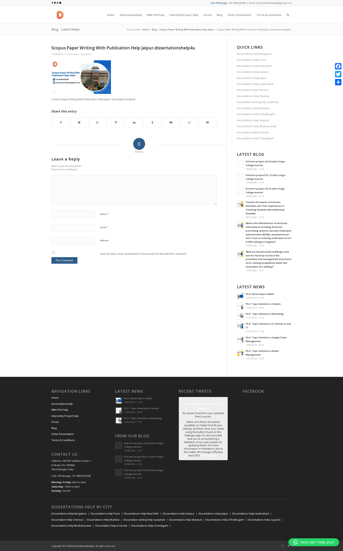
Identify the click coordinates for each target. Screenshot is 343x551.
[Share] (338, 82)
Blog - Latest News (65, 29)
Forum (55, 422)
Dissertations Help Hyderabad (255, 84)
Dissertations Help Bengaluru (254, 54)
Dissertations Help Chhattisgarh (256, 114)
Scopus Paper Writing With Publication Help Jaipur (187, 29)
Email (104, 227)
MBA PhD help (59, 410)
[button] (313, 542)
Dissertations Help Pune (251, 60)
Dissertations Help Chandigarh (255, 138)
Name (104, 214)
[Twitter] (289, 546)
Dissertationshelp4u (83, 545)
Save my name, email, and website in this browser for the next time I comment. (143, 253)
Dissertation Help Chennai (252, 90)
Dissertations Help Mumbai (253, 96)
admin (87, 54)
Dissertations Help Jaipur (252, 78)
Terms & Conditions (63, 440)
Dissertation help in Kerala (253, 132)
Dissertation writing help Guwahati (257, 102)
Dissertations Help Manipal (253, 108)
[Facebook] (283, 546)
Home (146, 29)
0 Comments (72, 54)
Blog (154, 29)
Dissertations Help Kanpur (253, 72)
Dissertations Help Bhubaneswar (257, 126)
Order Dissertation (62, 434)
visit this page (209, 455)
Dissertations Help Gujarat (253, 120)
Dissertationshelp (62, 404)
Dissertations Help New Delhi (254, 66)
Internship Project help (65, 416)
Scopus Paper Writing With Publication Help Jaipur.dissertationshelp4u (123, 48)
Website (104, 240)
